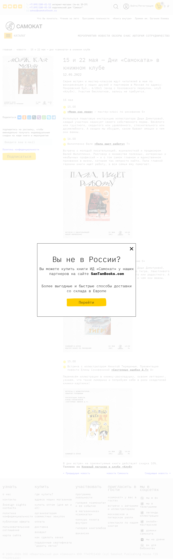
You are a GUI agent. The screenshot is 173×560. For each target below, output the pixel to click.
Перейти (86, 302)
